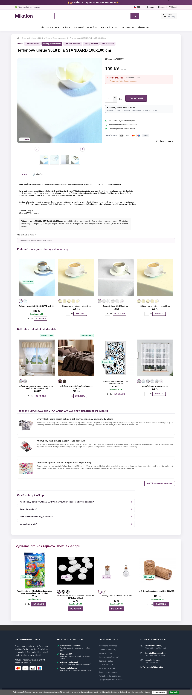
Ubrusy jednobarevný (52, 44)
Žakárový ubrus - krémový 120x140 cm (76, 306)
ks (120, 99)
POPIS (24, 174)
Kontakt (161, 7)
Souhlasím (174, 692)
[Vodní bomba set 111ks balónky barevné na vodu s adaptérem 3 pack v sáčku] (34, 570)
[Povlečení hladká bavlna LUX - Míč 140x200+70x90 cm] (116, 358)
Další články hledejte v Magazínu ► (160, 483)
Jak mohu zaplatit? (28, 509)
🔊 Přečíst (38, 174)
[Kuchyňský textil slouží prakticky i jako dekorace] (26, 442)
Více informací (145, 692)
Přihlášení (173, 7)
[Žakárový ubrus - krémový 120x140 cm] (76, 277)
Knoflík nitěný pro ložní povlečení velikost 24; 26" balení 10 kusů (75, 597)
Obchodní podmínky (107, 650)
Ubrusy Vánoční (32, 44)
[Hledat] (134, 16)
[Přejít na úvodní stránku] (18, 38)
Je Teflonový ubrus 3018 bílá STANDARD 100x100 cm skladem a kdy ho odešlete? (57, 502)
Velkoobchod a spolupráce (110, 676)
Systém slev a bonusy (108, 672)
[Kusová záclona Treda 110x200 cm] (155, 358)
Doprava (150, 7)
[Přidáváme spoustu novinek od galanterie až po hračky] (26, 464)
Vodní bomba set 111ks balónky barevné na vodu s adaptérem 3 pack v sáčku (34, 592)
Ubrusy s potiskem (72, 44)
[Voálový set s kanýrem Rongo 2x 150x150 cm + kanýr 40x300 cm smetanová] (37, 358)
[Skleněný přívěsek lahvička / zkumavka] (116, 570)
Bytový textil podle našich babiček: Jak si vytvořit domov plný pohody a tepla (75, 419)
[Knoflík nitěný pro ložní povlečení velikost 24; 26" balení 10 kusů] (75, 570)
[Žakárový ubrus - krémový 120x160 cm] (155, 277)
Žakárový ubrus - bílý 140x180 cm (115, 306)
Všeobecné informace (108, 646)
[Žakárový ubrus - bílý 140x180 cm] (116, 277)
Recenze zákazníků (107, 668)
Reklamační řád (105, 653)
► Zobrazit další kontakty (151, 667)
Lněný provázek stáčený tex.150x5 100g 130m (157, 591)
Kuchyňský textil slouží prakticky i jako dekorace (61, 441)
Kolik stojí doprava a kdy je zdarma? (36, 516)
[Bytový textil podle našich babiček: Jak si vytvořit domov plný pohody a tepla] (26, 420)
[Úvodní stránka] (42, 27)
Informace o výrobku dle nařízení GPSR (36, 241)
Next (82, 149)
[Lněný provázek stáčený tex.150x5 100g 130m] (157, 570)
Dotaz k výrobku (166, 141)
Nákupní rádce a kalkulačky (111, 680)
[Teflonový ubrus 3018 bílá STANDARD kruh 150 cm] (37, 277)
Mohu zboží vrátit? (28, 524)
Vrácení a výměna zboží (109, 657)
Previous (37, 149)
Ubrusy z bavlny (91, 44)
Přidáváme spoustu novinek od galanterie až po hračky (64, 463)
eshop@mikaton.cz (153, 660)
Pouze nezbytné (159, 692)
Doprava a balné (106, 661)
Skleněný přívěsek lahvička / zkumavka (116, 596)
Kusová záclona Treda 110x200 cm (155, 386)
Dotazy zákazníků (106, 665)
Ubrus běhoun (108, 44)
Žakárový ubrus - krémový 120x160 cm (155, 306)
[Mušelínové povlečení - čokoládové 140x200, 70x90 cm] (76, 358)
